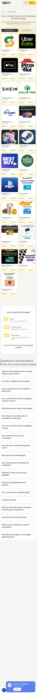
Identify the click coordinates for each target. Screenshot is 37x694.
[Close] (33, 683)
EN (25, 3)
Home (3, 11)
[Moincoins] (7, 3)
